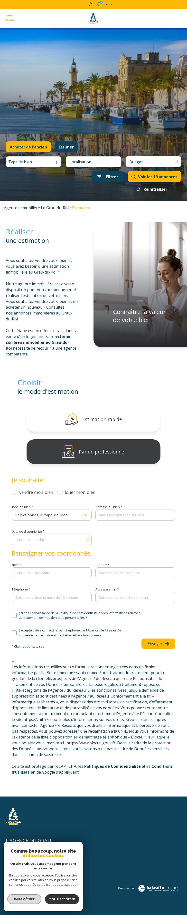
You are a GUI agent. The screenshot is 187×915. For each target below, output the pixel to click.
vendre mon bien (36, 492)
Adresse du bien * (108, 507)
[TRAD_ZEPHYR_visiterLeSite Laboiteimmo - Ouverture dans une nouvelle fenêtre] (157, 888)
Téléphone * (21, 589)
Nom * (16, 564)
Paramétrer (24, 899)
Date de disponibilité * (28, 531)
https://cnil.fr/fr (37, 719)
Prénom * (102, 564)
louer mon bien (80, 492)
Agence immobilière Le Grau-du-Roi (36, 207)
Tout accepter (62, 899)
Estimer (66, 147)
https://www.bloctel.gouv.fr (90, 743)
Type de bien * (22, 507)
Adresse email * (107, 589)
